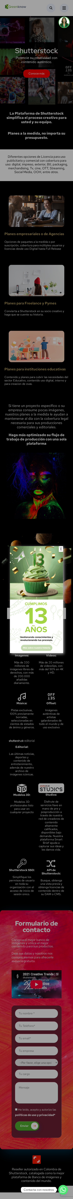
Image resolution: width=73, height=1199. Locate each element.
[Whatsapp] (63, 1190)
